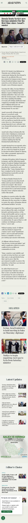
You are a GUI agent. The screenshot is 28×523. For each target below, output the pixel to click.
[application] (14, 36)
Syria (19, 298)
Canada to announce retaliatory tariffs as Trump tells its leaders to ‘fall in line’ (9, 423)
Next (26, 36)
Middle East (5, 485)
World (3, 472)
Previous (2, 36)
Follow (23, 62)
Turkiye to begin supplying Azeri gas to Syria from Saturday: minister (13, 359)
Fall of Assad (10, 298)
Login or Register (7, 511)
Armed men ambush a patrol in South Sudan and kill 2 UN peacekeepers (8, 414)
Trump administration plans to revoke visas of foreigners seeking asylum (9, 387)
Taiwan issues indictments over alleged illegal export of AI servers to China (9, 405)
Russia (5, 301)
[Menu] (2, 3)
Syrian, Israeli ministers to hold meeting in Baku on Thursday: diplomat (14, 330)
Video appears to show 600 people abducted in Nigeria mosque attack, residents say (9, 396)
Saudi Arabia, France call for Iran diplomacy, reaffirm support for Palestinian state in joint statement (9, 478)
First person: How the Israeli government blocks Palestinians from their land (9, 490)
